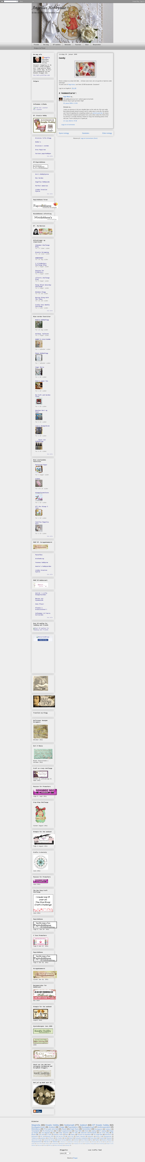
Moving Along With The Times (42, 298)
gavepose (43, 1138)
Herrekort (76, 1140)
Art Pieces (50, 1138)
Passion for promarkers (84, 1134)
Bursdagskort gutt (88, 1127)
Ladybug (93, 1131)
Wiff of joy (50, 1145)
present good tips (98, 113)
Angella (47, 57)
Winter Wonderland (58, 1145)
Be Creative (59, 1138)
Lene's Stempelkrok (42, 426)
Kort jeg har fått (60, 1136)
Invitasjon (47, 1143)
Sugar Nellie (78, 1131)
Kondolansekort (54, 1143)
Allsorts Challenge (74, 1141)
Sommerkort (86, 1129)
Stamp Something (100, 1143)
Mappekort (62, 1143)
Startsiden (85, 133)
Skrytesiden (97, 44)
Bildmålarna (36, 1129)
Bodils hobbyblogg (42, 320)
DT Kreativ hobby (100, 1125)
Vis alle (50, 156)
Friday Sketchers (64, 1132)
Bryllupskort (35, 1136)
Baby (105, 1141)
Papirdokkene (73, 1127)
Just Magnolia (46, 1132)
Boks (66, 1134)
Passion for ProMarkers (39, 271)
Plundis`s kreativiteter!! (41, 608)
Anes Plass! (39, 604)
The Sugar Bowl (98, 1134)
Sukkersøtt (69, 1125)
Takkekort (55, 1141)
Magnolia (36, 1125)
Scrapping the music (78, 1143)
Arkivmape (94, 1141)
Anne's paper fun (41, 381)
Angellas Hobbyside (49, 8)
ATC (54, 1132)
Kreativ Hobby (52, 1125)
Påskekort (109, 1138)
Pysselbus (38, 555)
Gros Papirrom (40, 149)
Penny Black (93, 1138)
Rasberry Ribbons (107, 1140)
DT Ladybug (102, 1131)
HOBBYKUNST (39, 258)
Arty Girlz (100, 1141)
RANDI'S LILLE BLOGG (42, 339)
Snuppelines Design (89, 1143)
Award (64, 1129)
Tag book (40, 1145)
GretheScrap (39, 558)
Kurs (91, 1140)
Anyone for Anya (61, 1140)
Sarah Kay (70, 1136)
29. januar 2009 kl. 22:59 (70, 103)
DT (57, 1131)
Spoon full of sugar (37, 1140)
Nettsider (68, 44)
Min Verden (39, 178)
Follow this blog (43, 639)
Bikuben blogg (40, 292)
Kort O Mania (84, 1140)
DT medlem (56, 44)
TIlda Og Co (47, 1141)
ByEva (70, 1140)
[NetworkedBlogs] (43, 637)
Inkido (86, 1131)
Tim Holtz (75, 1132)
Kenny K (98, 1136)
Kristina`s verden (42, 146)
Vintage (61, 1127)
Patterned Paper (41, 465)
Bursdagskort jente (38, 1127)
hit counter (37, 109)
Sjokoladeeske (107, 1136)
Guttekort (108, 1129)
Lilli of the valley (104, 1132)
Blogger (75, 1158)
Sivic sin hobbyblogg (40, 440)
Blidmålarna (108, 1134)
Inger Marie (66, 96)
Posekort (101, 1138)
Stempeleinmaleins (42, 492)
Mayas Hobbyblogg (41, 353)
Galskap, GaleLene (42, 334)
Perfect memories (41, 186)
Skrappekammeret (36, 1141)
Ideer (87, 44)
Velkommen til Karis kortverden (42, 614)
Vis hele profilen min (41, 75)
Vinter (45, 1145)
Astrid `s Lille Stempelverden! (41, 594)
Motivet (71, 1138)
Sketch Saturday (80, 1136)
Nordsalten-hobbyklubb (81, 1138)
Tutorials (78, 44)
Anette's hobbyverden (43, 566)
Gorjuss (73, 1134)
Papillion (97, 1140)
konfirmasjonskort (104, 1127)
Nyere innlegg (64, 133)
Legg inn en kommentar (68, 124)
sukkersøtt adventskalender (88, 1132)
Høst (65, 1138)
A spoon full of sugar (49, 1140)
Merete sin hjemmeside (39, 599)
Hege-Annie (71, 84)
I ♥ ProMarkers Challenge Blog (40, 264)
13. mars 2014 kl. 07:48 (70, 121)
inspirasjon (67, 1145)
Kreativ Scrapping (42, 252)
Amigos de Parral (39, 48)
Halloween (90, 1136)
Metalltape (69, 1143)
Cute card (41, 1134)
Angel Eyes (74, 1129)
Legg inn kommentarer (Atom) (88, 138)
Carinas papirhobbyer (43, 153)
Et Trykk (48, 1134)
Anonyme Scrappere (85, 1141)
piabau (37, 479)
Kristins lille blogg (43, 138)
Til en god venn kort (51, 1129)
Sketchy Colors (58, 1134)
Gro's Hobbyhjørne (42, 174)
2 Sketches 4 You (64, 1141)
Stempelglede (35, 1131)
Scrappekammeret (66, 1131)
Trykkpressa (35, 1138)
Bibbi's (38, 142)
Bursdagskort (98, 1129)
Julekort (83, 1125)
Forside (36, 44)
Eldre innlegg (107, 133)
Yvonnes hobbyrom (41, 562)
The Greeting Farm (47, 1131)
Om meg (46, 44)
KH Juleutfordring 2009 (46, 1136)
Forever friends (39, 1143)
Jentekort (52, 1127)
